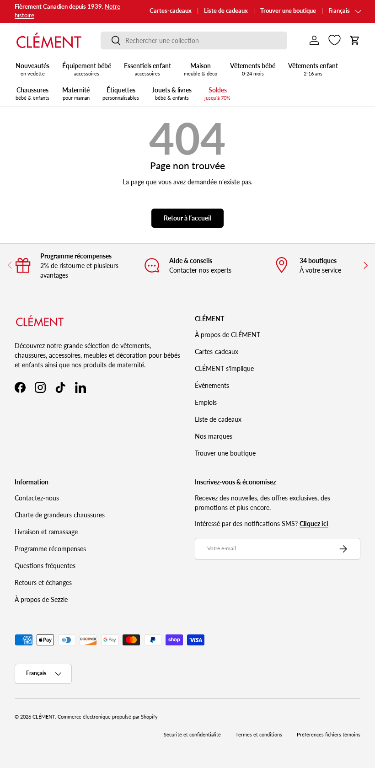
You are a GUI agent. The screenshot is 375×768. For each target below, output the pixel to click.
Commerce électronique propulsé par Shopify (108, 717)
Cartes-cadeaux (171, 10)
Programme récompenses (50, 549)
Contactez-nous (37, 498)
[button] (355, 40)
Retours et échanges (43, 582)
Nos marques (213, 436)
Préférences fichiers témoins (328, 734)
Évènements (212, 385)
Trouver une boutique (288, 10)
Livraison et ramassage (46, 532)
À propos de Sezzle (41, 599)
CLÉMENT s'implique (224, 368)
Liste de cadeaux (226, 10)
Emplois (206, 402)
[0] (334, 40)
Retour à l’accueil (187, 218)
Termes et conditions (259, 734)
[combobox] (194, 40)
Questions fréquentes (45, 565)
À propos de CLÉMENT (227, 334)
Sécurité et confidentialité (192, 734)
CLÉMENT (43, 717)
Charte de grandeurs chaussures (60, 515)
